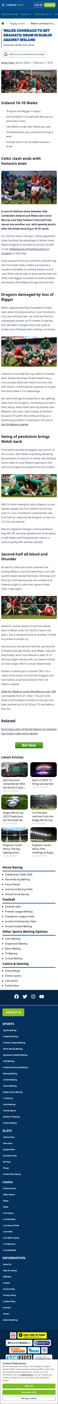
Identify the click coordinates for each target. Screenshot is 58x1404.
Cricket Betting (13, 958)
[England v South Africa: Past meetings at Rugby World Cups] (43, 834)
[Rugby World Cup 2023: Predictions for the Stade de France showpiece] (14, 802)
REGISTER (50, 4)
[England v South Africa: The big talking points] (14, 834)
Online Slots (12, 985)
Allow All (29, 1386)
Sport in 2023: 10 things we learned (42, 782)
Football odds (13, 906)
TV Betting (11, 953)
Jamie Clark (7, 62)
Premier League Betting (19, 911)
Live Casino (11, 980)
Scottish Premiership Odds (20, 921)
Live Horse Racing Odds (19, 889)
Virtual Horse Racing (17, 894)
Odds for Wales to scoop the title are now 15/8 (28, 691)
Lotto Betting (12, 938)
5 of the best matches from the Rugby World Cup (42, 816)
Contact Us (13, 1012)
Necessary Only (29, 1392)
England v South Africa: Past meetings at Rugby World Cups (43, 848)
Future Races (12, 884)
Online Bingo (12, 970)
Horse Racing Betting (17, 879)
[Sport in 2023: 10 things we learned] (43, 769)
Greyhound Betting (16, 943)
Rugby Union (17, 23)
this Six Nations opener (14, 424)
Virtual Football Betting (18, 926)
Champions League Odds (19, 916)
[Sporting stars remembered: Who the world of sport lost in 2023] (14, 769)
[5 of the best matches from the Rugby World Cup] (43, 802)
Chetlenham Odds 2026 (18, 874)
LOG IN (38, 4)
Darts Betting (13, 948)
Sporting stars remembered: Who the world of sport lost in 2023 (14, 783)
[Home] (2, 23)
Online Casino (13, 975)
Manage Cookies (29, 1398)
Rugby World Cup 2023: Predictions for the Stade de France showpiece (13, 816)
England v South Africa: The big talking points (12, 848)
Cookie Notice (26, 1374)
